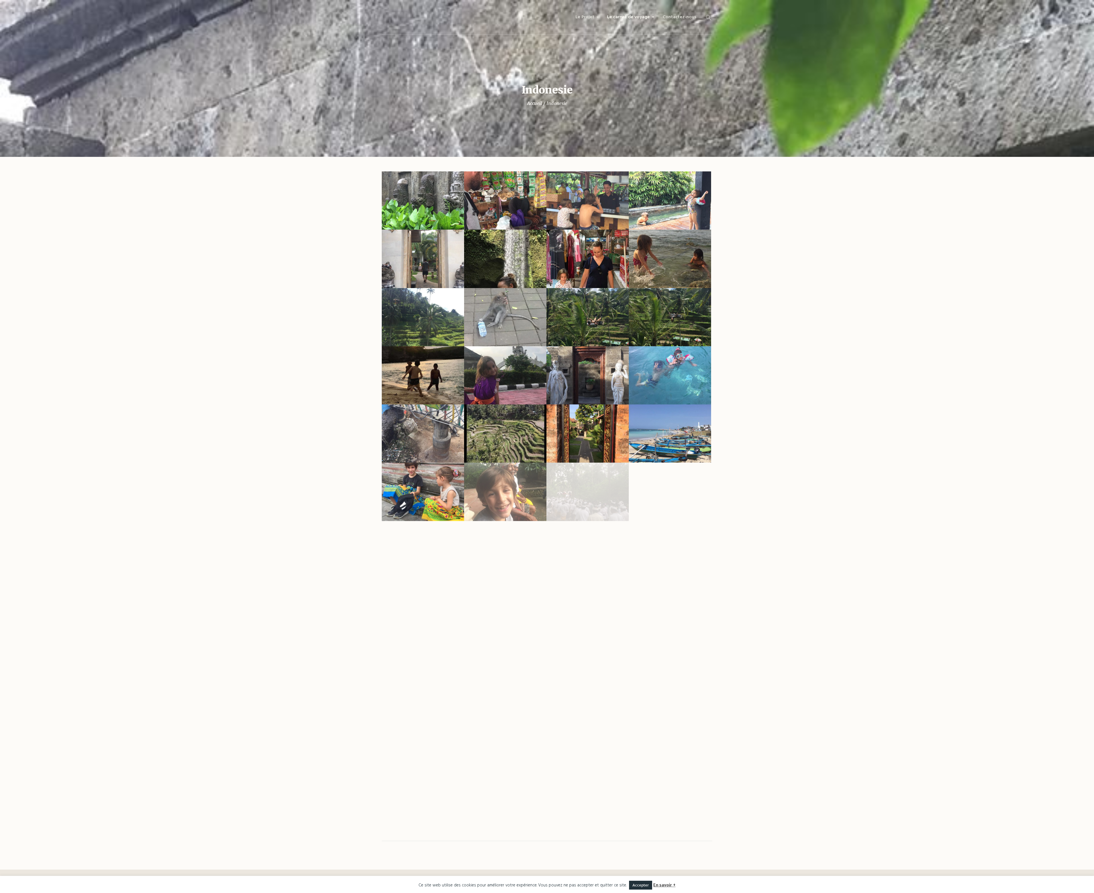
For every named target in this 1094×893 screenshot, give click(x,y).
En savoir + (664, 885)
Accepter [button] (640, 885)
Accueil (534, 103)
